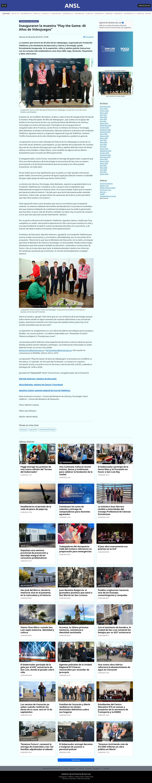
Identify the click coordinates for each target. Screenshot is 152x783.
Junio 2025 (103, 144)
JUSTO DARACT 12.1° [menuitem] (68, 13)
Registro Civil (104, 186)
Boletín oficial (89, 777)
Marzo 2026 (104, 163)
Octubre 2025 (104, 153)
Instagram (96, 768)
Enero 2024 (103, 109)
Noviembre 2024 (105, 130)
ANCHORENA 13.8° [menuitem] (79, 13)
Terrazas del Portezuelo (47, 430)
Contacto (81, 768)
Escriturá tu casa (105, 190)
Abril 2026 (103, 166)
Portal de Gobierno (106, 184)
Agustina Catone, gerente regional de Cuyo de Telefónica (44, 390)
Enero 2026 (103, 159)
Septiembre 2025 (105, 151)
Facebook (88, 768)
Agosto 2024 (104, 123)
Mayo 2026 (103, 168)
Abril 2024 (103, 115)
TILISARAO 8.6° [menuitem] (109, 13)
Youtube (106, 768)
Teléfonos (71, 777)
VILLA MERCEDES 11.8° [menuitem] (26, 13)
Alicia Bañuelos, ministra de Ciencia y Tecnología (41, 384)
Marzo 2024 (104, 113)
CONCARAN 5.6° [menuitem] (118, 13)
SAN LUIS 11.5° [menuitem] (15, 13)
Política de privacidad (83, 778)
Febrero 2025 (104, 136)
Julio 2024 (103, 121)
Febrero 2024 (104, 111)
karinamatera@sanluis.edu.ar (59, 350)
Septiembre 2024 (105, 126)
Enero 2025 (103, 134)
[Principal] (4, 5)
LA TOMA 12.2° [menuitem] (89, 13)
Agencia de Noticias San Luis (52, 768)
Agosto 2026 (104, 174)
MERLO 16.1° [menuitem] (37, 13)
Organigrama (63, 777)
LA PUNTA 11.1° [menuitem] (46, 13)
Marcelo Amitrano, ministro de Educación (38, 378)
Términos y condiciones (69, 778)
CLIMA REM (6, 13)
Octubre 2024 (104, 128)
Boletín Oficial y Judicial (107, 188)
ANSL (72, 5)
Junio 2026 (103, 170)
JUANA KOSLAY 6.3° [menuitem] (56, 13)
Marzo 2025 (104, 138)
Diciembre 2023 (105, 107)
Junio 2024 (103, 119)
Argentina (73, 768)
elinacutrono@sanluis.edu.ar (31, 350)
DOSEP (102, 194)
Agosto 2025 (104, 149)
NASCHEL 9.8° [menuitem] (140, 13)
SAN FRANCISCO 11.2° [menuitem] (129, 13)
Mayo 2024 (103, 117)
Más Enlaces (104, 198)
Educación (23, 430)
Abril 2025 (103, 140)
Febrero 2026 (104, 161)
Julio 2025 (103, 147)
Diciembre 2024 (105, 132)
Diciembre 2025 (105, 157)
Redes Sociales (79, 777)
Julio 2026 (103, 172)
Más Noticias (76, 760)
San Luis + (103, 192)
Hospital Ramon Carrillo (108, 196)
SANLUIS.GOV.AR (144, 6)
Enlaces (65, 768)
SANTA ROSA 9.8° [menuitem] (99, 13)
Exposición (33, 430)
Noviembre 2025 (105, 155)
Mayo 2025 (103, 142)
